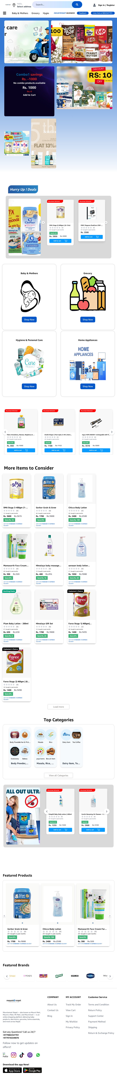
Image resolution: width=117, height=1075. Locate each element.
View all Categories (58, 775)
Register (111, 5)
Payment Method (96, 1021)
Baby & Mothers (20, 13)
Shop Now (29, 319)
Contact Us (52, 1010)
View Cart (70, 1010)
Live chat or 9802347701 (102, 13)
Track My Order (73, 1004)
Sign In (101, 5)
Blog (49, 1015)
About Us (52, 1004)
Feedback (82, 13)
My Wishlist (71, 1021)
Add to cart (57, 237)
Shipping (92, 1027)
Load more (58, 706)
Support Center (96, 1015)
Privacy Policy (73, 1027)
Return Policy (95, 1010)
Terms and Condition (98, 1004)
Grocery (36, 13)
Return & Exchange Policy (101, 1033)
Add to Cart (29, 94)
